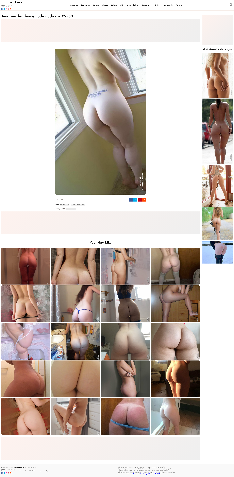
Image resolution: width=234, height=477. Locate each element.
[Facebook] (2, 9)
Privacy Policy (132, 474)
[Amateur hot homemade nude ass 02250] (100, 121)
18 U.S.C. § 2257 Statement (157, 474)
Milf (121, 5)
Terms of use (122, 474)
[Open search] (231, 5)
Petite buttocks (168, 5)
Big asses (96, 5)
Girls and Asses (11, 2)
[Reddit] (10, 9)
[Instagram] (6, 9)
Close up (105, 5)
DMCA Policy (142, 474)
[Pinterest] (8, 9)
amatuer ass (64, 205)
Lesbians (114, 5)
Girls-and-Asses (19, 467)
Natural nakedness (132, 5)
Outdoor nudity (147, 5)
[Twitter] (4, 9)
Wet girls (179, 5)
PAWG (157, 5)
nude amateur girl (78, 205)
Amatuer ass (74, 5)
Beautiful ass (85, 5)
